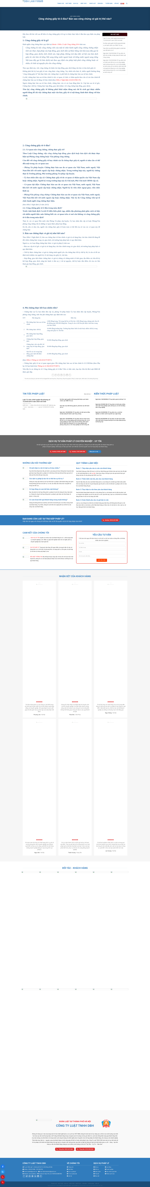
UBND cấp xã (84, 378)
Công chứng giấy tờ (66, 378)
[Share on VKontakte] (64, 375)
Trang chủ (60, 3)
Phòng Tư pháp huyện (76, 378)
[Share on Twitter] (55, 375)
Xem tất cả (87, 394)
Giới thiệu (69, 3)
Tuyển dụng (109, 3)
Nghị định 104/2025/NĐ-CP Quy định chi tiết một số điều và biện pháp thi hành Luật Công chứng (114, 55)
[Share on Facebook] (53, 375)
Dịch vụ (75, 3)
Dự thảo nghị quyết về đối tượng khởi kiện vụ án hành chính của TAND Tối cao (114, 44)
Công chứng (59, 378)
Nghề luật (92, 3)
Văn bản (100, 3)
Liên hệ (116, 3)
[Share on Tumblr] (70, 375)
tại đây (93, 473)
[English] (121, 3)
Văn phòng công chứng (93, 378)
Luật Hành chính (75, 16)
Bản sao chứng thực (52, 378)
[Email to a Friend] (58, 375)
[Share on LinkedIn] (67, 375)
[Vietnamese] (123, 3)
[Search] (126, 3)
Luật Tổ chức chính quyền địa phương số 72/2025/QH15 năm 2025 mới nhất (114, 39)
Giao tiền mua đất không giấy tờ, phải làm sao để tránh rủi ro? (114, 49)
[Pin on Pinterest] (61, 375)
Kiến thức (84, 3)
